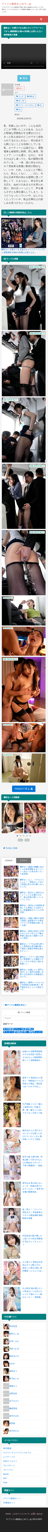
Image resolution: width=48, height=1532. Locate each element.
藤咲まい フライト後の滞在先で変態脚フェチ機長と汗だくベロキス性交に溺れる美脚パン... (32, 960)
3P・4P (21, 101)
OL (40, 105)
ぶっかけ (38, 1032)
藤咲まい (19, 88)
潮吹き (31, 96)
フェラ (21, 96)
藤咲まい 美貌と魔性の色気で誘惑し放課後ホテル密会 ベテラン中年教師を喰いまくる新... (32, 921)
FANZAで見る (23, 788)
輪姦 (18, 1032)
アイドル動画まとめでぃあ (16, 3)
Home (8, 1514)
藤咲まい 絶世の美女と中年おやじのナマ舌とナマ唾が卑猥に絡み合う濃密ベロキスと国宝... (32, 934)
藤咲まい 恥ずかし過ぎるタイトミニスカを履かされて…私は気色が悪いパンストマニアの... (32, 896)
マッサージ (9, 1032)
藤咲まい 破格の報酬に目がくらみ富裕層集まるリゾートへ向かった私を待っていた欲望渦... (32, 870)
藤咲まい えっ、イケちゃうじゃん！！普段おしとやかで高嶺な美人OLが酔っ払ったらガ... (32, 883)
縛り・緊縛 (28, 1032)
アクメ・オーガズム (26, 105)
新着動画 (23, 860)
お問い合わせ (37, 1514)
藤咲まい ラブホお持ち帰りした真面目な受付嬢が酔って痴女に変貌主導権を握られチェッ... (32, 947)
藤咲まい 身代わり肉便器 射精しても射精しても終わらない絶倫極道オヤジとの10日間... (32, 908)
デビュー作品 (20, 1029)
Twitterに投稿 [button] (11, 848)
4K (19, 110)
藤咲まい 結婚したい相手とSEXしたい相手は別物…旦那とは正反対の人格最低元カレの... (32, 973)
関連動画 (8, 860)
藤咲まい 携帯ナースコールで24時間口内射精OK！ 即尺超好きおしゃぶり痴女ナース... (32, 986)
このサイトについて (21, 1514)
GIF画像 (8, 1029)
